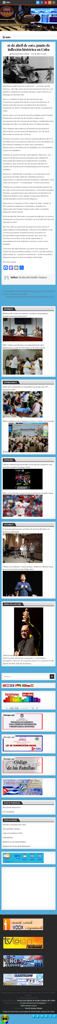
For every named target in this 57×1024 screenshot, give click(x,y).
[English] (11, 685)
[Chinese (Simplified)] (4, 685)
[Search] (53, 2)
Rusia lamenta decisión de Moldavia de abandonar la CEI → (31, 297)
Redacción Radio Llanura (20, 54)
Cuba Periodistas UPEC (13, 833)
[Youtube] (45, 2)
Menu (8, 2)
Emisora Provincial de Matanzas (16, 846)
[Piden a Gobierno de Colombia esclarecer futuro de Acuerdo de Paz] (28, 452)
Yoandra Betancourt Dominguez (33, 1003)
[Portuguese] (25, 685)
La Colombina (8, 812)
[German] (18, 685)
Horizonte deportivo (12, 807)
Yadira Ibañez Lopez (28, 1006)
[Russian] (28, 685)
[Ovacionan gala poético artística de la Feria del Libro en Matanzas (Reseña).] (23, 562)
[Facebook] (41, 2)
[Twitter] (38, 2)
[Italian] (21, 685)
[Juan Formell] (28, 655)
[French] (15, 685)
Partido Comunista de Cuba (14, 825)
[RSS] (49, 2)
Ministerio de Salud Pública (14, 842)
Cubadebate (8, 838)
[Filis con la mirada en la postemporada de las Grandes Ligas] (23, 516)
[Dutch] (8, 685)
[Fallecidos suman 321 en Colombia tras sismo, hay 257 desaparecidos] (23, 417)
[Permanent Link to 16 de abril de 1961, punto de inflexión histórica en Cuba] (28, 69)
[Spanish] (32, 685)
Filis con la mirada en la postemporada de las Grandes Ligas (28, 493)
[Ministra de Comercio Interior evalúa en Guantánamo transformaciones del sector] (23, 341)
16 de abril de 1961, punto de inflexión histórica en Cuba (28, 47)
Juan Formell (8, 655)
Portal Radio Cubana (11, 829)
